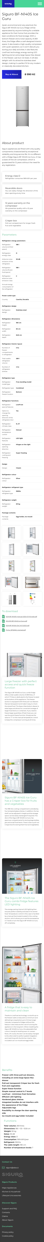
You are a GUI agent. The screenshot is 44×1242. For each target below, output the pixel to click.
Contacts (6, 1212)
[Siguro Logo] (8, 3)
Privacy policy (8, 1232)
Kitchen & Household (11, 1192)
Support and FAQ (9, 1209)
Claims (5, 1216)
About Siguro (7, 1220)
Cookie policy (7, 1236)
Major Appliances (9, 1188)
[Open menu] (40, 3)
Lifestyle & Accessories (11, 1195)
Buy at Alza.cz (11, 74)
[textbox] (21, 1084)
